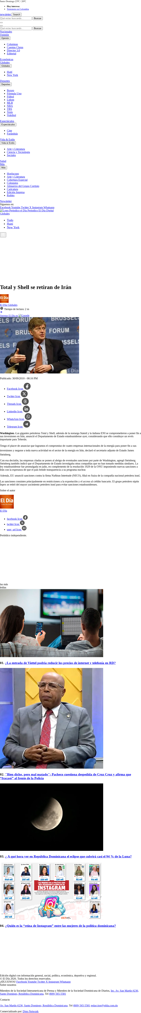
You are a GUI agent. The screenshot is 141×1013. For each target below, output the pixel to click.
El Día (4, 304)
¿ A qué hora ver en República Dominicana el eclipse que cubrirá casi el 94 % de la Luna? (68, 856)
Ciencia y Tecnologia (18, 152)
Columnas (12, 44)
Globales (5, 62)
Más (2, 164)
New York (12, 75)
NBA (10, 105)
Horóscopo (13, 173)
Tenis (10, 112)
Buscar (37, 18)
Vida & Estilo (7, 139)
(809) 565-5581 (57, 993)
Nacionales (6, 31)
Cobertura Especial (17, 179)
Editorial (11, 53)
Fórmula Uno (14, 93)
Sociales (11, 155)
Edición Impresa (16, 192)
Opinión (4, 34)
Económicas (6, 59)
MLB (10, 102)
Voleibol (11, 115)
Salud (3, 161)
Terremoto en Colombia (18, 9)
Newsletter (6, 201)
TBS (9, 109)
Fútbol (10, 96)
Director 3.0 (13, 50)
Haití (9, 71)
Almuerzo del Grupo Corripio (23, 186)
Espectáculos (7, 121)
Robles (10, 195)
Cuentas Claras (15, 47)
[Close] (1, 25)
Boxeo (10, 90)
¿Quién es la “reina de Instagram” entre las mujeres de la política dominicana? (60, 926)
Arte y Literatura (16, 149)
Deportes (5, 80)
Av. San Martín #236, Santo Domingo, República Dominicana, (34, 1005)
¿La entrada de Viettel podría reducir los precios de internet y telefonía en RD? (60, 663)
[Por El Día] (4, 301)
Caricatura (12, 189)
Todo (10, 220)
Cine (9, 130)
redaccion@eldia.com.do (104, 1005)
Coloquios (12, 182)
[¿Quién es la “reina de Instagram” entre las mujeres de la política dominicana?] (70, 891)
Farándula (12, 133)
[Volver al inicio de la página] (3, 234)
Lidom (10, 99)
